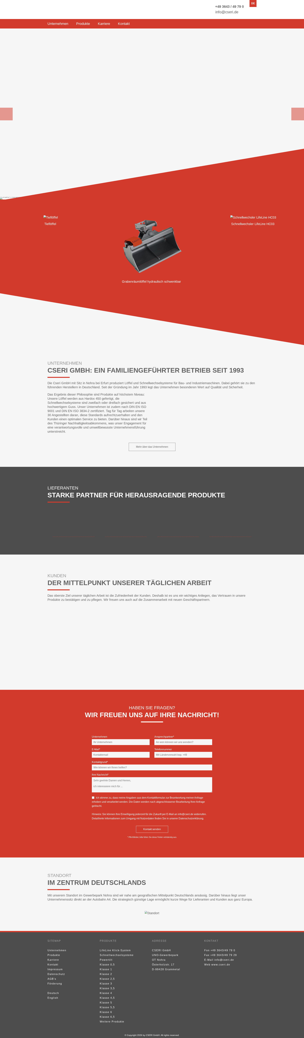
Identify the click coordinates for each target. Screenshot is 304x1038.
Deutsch (53, 993)
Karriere (104, 24)
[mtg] (126, 526)
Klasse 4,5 (107, 998)
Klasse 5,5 (107, 1007)
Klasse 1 (106, 969)
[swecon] (221, 620)
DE (253, 3)
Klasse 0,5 (107, 964)
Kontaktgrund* (100, 762)
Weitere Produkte (112, 1021)
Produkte (83, 24)
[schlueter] (82, 665)
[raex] (230, 526)
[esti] (74, 526)
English (53, 998)
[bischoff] (152, 642)
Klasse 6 (106, 1012)
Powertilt (106, 960)
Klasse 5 (106, 1002)
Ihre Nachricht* (100, 774)
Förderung (55, 983)
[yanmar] (82, 620)
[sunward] (152, 620)
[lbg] (221, 665)
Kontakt (124, 24)
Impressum (55, 969)
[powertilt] (178, 526)
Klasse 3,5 (107, 988)
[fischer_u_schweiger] (152, 665)
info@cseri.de (185, 814)
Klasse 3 (106, 983)
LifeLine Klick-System (115, 950)
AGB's (52, 979)
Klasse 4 (106, 993)
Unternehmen (58, 24)
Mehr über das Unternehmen (152, 446)
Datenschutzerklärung (191, 818)
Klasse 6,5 (107, 1017)
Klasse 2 (106, 974)
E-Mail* (96, 749)
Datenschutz (56, 974)
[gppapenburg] (82, 642)
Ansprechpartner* (164, 736)
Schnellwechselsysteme (117, 955)
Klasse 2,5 (107, 979)
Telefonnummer (163, 749)
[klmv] (221, 642)
